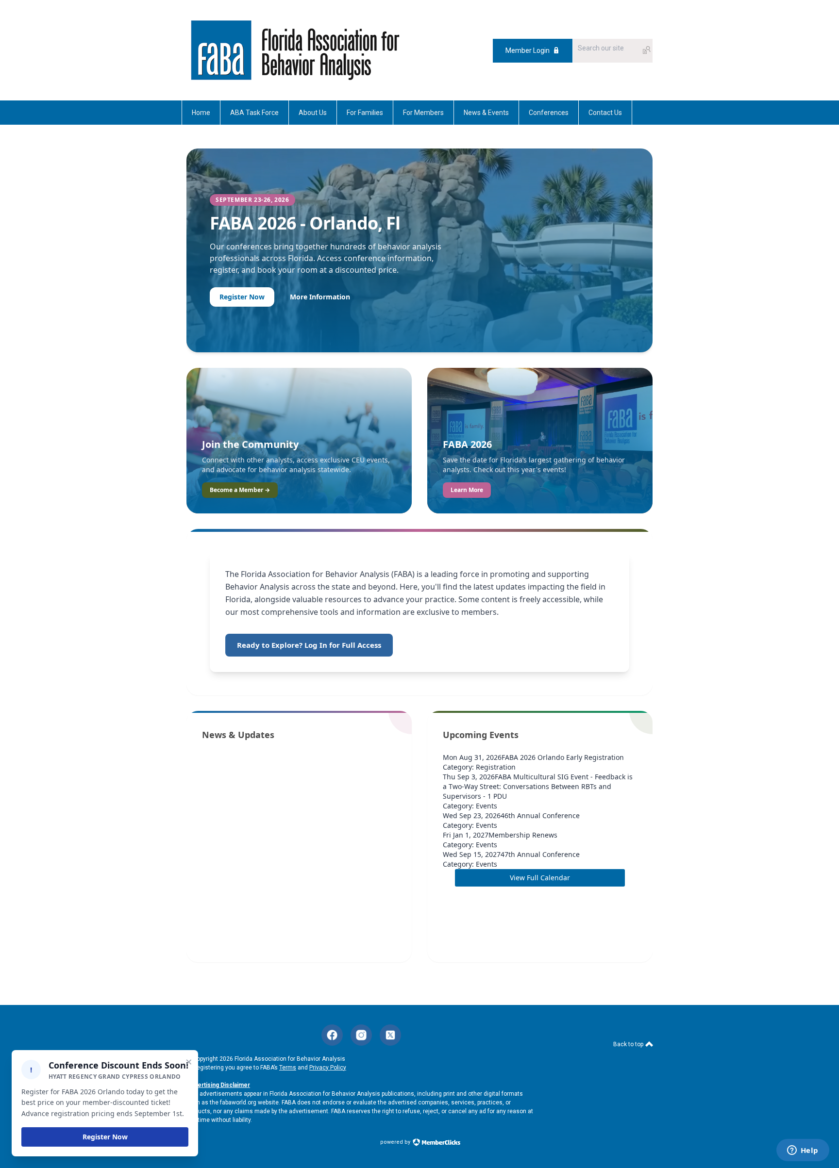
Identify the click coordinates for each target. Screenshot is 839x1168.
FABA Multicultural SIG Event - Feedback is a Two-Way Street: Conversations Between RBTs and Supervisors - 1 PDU (538, 786)
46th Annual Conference (540, 815)
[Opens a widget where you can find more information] (802, 1151)
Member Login (527, 50)
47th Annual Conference (540, 854)
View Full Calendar (540, 877)
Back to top (629, 1044)
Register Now (242, 296)
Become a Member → (240, 490)
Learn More (467, 490)
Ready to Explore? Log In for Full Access (309, 645)
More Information (320, 296)
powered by (396, 1142)
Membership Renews (522, 834)
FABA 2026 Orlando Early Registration (563, 757)
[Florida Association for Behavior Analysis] (294, 50)
